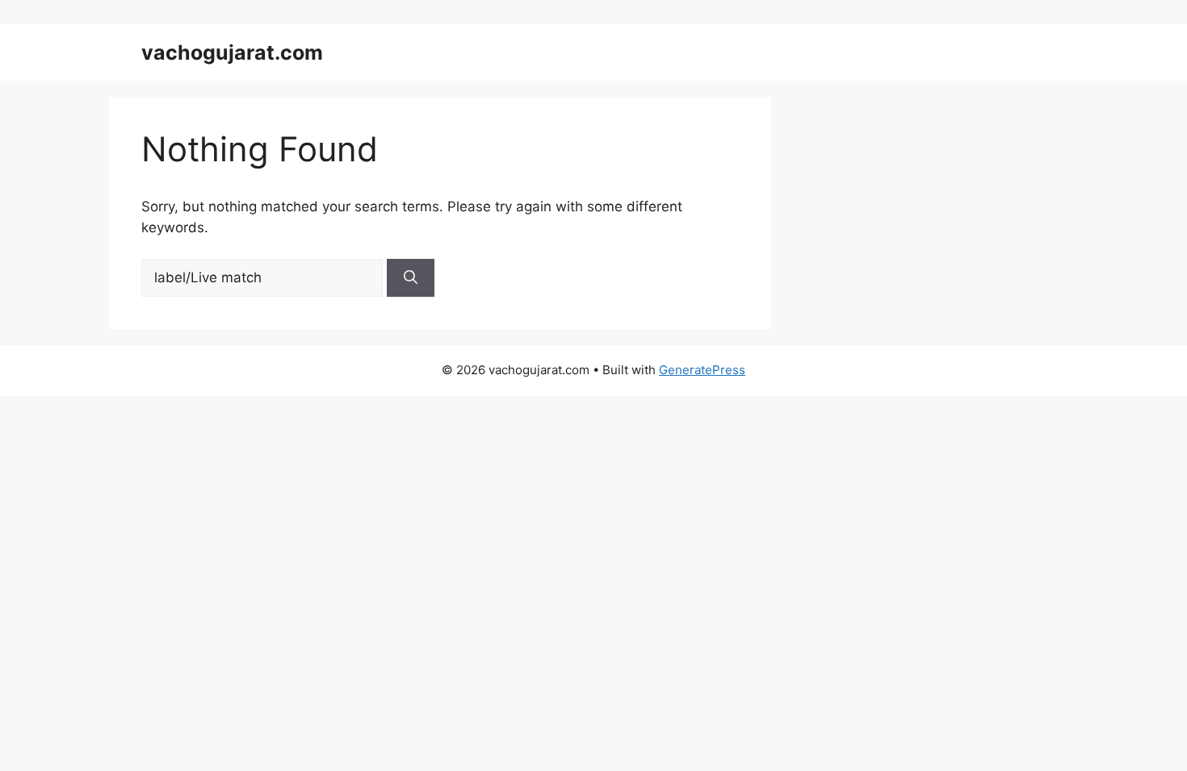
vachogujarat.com (232, 52)
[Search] (410, 278)
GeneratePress (702, 369)
